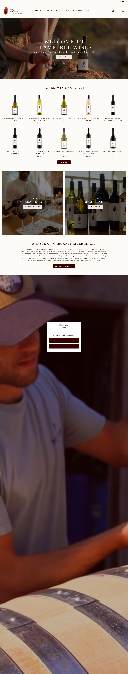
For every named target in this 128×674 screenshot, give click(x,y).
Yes (64, 340)
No (64, 346)
